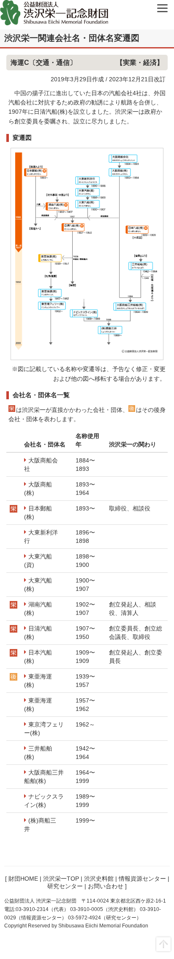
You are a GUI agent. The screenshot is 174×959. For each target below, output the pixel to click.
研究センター (65, 886)
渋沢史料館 (99, 878)
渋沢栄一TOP (61, 878)
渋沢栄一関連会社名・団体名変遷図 (71, 38)
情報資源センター (142, 878)
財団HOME (23, 878)
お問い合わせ (105, 886)
